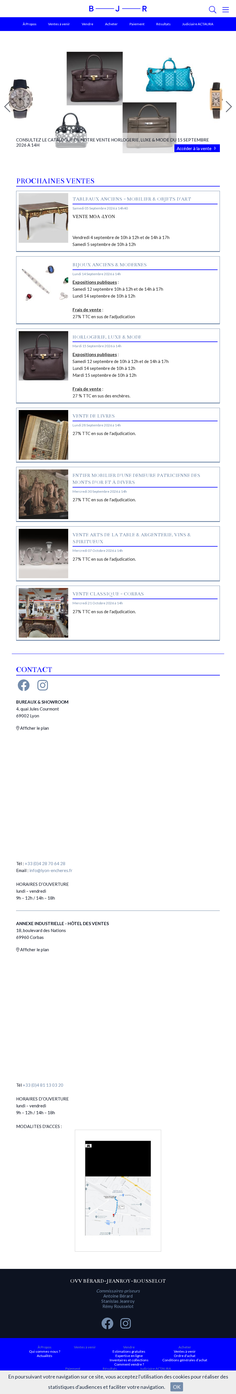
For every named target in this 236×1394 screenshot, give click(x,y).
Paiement (137, 24)
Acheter (111, 24)
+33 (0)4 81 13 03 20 (43, 1085)
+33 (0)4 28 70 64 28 (45, 863)
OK (176, 1387)
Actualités (44, 1356)
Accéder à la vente (194, 148)
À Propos (30, 24)
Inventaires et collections (129, 1360)
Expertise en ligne (129, 1356)
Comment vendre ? (129, 1364)
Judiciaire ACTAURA (197, 24)
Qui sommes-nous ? (44, 1351)
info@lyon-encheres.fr (51, 870)
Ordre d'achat (184, 1356)
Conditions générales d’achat (184, 1360)
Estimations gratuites (129, 1351)
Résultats (163, 24)
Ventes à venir (59, 24)
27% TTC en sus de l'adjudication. (104, 433)
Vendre (87, 24)
